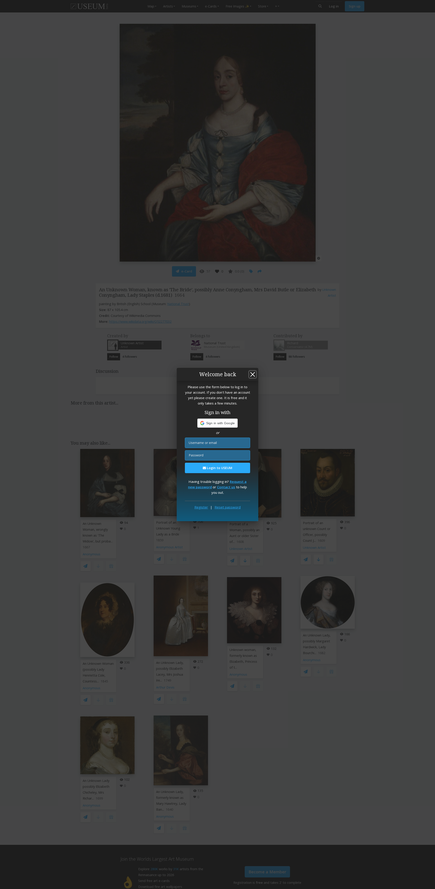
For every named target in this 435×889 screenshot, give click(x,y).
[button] (217, 423)
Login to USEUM (219, 468)
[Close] (252, 374)
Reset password (228, 507)
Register (201, 507)
